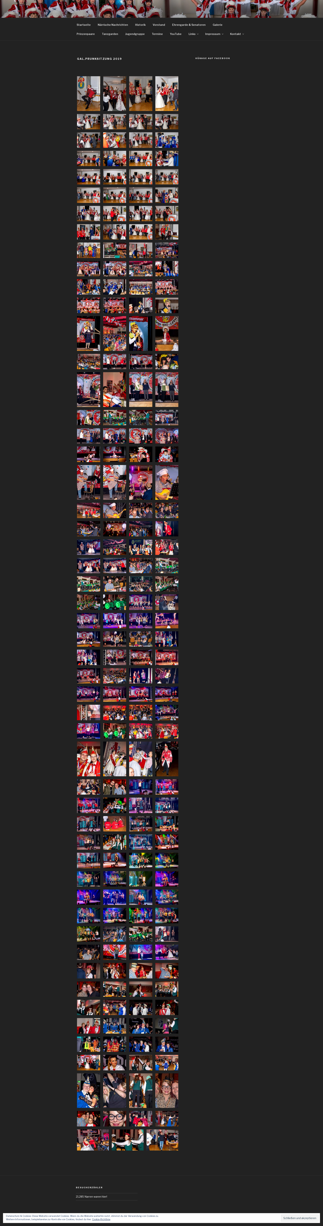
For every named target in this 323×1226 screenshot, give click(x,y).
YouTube (176, 33)
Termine (157, 33)
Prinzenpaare (86, 33)
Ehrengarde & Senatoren (189, 24)
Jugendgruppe (135, 33)
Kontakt (235, 33)
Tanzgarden (110, 33)
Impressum (212, 33)
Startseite (84, 24)
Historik (140, 24)
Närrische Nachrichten (113, 24)
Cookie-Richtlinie (101, 1219)
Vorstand (159, 24)
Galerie (217, 24)
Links (192, 33)
